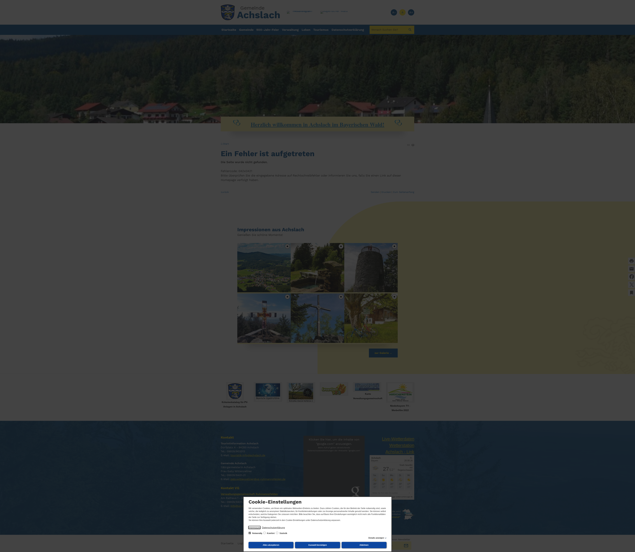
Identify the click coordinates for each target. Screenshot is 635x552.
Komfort (270, 533)
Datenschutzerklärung (273, 527)
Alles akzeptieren (271, 545)
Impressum (254, 527)
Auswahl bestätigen (317, 545)
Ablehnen (364, 545)
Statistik (283, 533)
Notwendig (257, 533)
